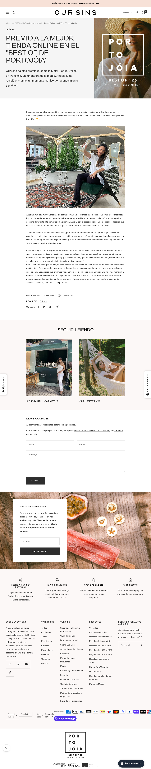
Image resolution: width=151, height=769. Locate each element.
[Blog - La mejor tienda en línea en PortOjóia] (75, 734)
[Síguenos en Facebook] (10, 664)
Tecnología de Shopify (49, 715)
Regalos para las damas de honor (100, 678)
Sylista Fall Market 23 (42, 401)
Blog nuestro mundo (69, 640)
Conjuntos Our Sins (98, 632)
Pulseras (45, 654)
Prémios (10, 30)
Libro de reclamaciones (71, 701)
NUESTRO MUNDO (20, 23)
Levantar (64, 675)
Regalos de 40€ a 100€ (100, 645)
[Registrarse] (141, 645)
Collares (45, 645)
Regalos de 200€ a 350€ (100, 654)
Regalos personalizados (100, 637)
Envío (63, 666)
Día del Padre (95, 671)
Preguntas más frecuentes (67, 660)
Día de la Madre (96, 684)
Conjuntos (46, 632)
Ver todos (93, 628)
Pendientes (46, 641)
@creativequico (53, 257)
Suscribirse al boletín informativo (70, 630)
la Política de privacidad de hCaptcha (91, 430)
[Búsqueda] (13, 12)
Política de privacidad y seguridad (71, 695)
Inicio (8, 23)
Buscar (44, 663)
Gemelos (45, 659)
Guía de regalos (67, 636)
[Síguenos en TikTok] (10, 672)
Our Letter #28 (89, 401)
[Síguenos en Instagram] (18, 664)
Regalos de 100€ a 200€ (100, 650)
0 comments (67, 296)
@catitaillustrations (71, 257)
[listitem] (38, 307)
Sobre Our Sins (67, 645)
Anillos (44, 637)
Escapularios (47, 650)
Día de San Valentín (98, 667)
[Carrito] (143, 12)
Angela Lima (15, 635)
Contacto (64, 653)
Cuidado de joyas (68, 684)
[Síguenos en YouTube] (26, 664)
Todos (44, 628)
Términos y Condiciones (71, 688)
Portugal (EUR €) (11, 715)
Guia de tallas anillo (69, 679)
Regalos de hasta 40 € (99, 641)
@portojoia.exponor (73, 261)
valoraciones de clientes (71, 649)
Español (126, 13)
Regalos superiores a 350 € (99, 661)
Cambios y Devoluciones (71, 670)
